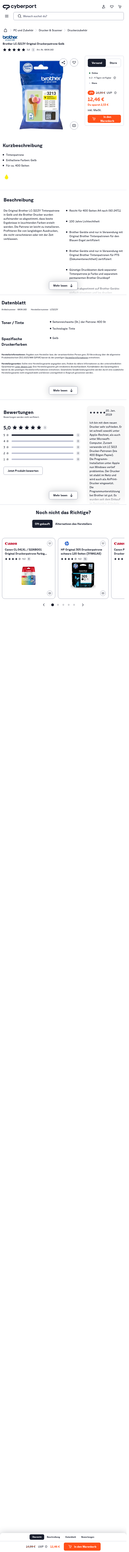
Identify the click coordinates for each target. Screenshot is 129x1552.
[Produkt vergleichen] (74, 126)
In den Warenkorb (107, 118)
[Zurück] (44, 605)
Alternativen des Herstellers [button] (73, 523)
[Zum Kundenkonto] (104, 7)
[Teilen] (63, 62)
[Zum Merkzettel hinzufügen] (74, 62)
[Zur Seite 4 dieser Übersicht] (68, 605)
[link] (19, 50)
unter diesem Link (23, 367)
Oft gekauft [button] (42, 523)
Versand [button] (97, 62)
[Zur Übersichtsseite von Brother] (10, 38)
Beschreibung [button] (53, 1537)
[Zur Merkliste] (112, 7)
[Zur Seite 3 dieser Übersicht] (63, 605)
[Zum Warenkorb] (120, 7)
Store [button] (113, 62)
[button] (6, 176)
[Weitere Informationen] (114, 77)
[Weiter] (83, 605)
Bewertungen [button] (87, 1537)
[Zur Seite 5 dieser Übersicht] (74, 605)
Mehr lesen (60, 285)
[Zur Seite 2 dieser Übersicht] (58, 605)
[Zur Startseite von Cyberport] (19, 7)
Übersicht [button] (36, 1537)
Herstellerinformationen (76, 357)
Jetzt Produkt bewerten (23, 470)
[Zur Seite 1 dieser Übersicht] (52, 605)
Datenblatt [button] (70, 1537)
